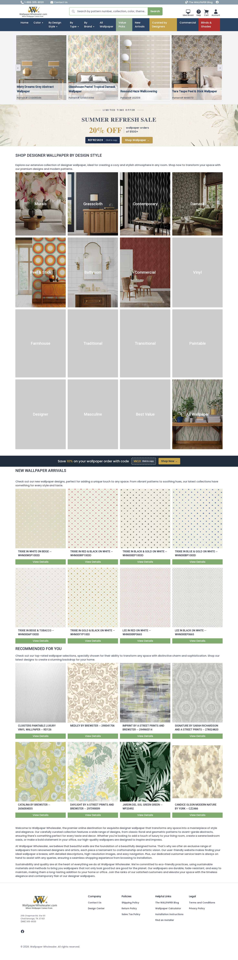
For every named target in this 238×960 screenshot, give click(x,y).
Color (37, 22)
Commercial (188, 22)
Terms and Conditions (202, 902)
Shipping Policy (130, 902)
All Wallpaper (106, 24)
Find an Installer (164, 920)
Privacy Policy (197, 908)
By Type (73, 24)
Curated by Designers (159, 24)
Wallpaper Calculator (168, 908)
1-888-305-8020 (34, 2)
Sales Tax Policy (131, 914)
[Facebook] (217, 2)
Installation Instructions (169, 914)
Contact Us (61, 2)
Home (24, 22)
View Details (41, 562)
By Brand (88, 24)
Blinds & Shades (206, 24)
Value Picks (122, 24)
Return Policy (129, 908)
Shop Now (169, 461)
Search (155, 11)
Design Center (96, 908)
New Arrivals (140, 24)
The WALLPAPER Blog (200, 2)
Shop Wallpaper (137, 140)
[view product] (41, 518)
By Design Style (55, 24)
